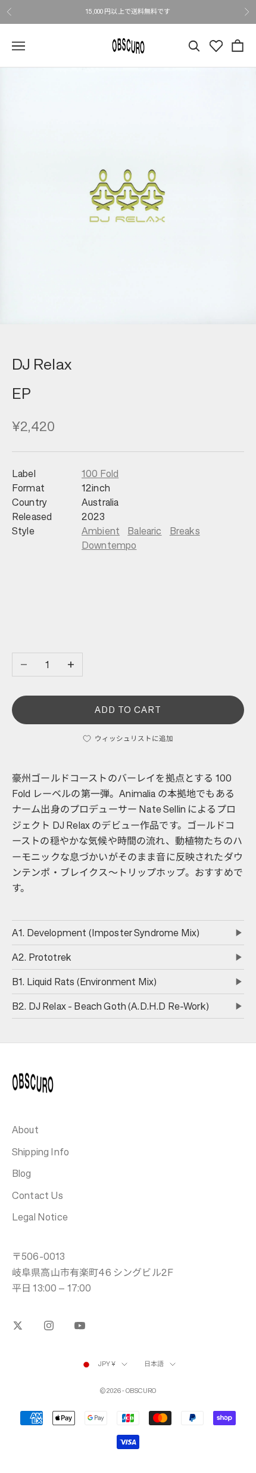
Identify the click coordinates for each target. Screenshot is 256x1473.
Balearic (144, 530)
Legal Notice (40, 1216)
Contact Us (38, 1195)
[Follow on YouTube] (80, 1325)
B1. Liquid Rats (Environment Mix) (84, 981)
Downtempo (109, 545)
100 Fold (100, 473)
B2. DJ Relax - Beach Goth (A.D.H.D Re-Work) (110, 1006)
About (25, 1129)
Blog (22, 1173)
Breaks (185, 530)
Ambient (101, 530)
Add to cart (128, 709)
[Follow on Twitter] (18, 1325)
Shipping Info (40, 1151)
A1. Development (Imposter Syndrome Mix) (105, 932)
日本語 (154, 1364)
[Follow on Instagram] (49, 1325)
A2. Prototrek (41, 957)
